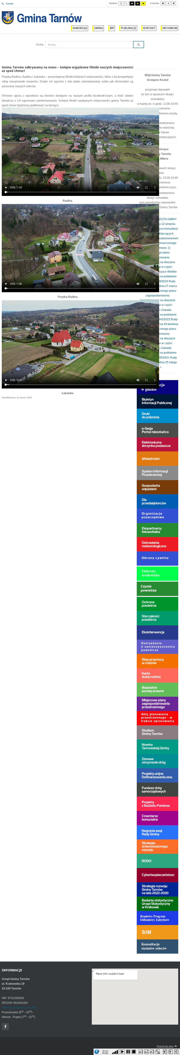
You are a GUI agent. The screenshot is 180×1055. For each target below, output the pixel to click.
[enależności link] (157, 458)
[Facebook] (5, 1026)
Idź (138, 44)
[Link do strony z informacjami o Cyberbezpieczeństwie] (157, 874)
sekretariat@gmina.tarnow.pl (19, 1007)
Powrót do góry (165, 1046)
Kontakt (9, 3)
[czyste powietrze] (157, 588)
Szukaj (39, 44)
